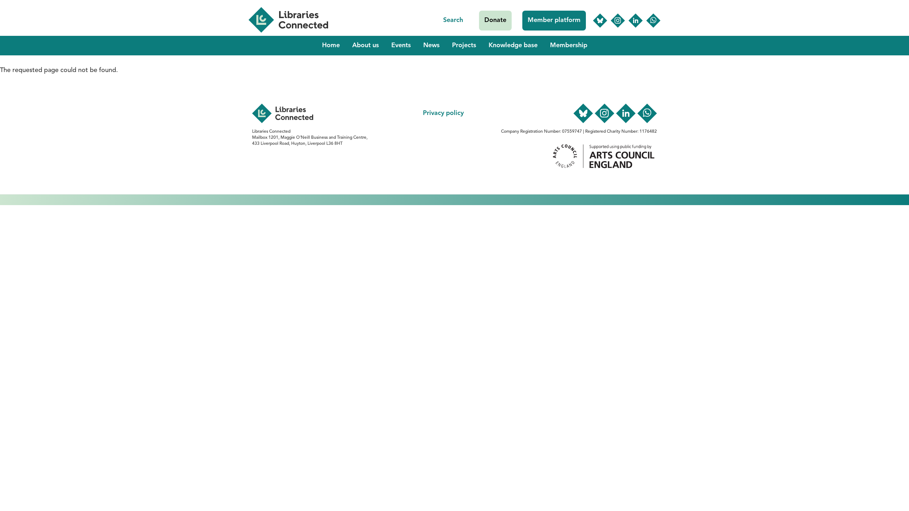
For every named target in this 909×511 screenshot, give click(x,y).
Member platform (554, 20)
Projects (464, 45)
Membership (568, 45)
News (431, 45)
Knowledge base (513, 45)
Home (331, 45)
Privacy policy (443, 113)
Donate (495, 20)
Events (401, 45)
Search (453, 20)
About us (365, 45)
